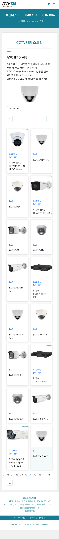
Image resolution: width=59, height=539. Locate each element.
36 (8, 475)
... (3, 475)
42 (35, 475)
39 (21, 475)
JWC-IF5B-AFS (40, 419)
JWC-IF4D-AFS (14, 108)
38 (17, 475)
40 (26, 475)
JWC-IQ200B (15, 375)
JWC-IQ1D (38, 250)
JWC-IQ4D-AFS (41, 160)
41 (31, 475)
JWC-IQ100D (16, 419)
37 (12, 475)
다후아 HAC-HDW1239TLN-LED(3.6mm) (17, 166)
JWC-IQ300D (40, 334)
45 (49, 475)
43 (40, 475)
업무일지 (42, 518)
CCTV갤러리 (21, 21)
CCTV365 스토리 (36, 21)
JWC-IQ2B (14, 250)
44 (44, 475)
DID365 (32, 518)
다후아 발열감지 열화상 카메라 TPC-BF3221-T (17, 462)
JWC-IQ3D (14, 206)
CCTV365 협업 (19, 518)
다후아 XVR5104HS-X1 (40, 294)
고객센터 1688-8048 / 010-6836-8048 (30, 15)
